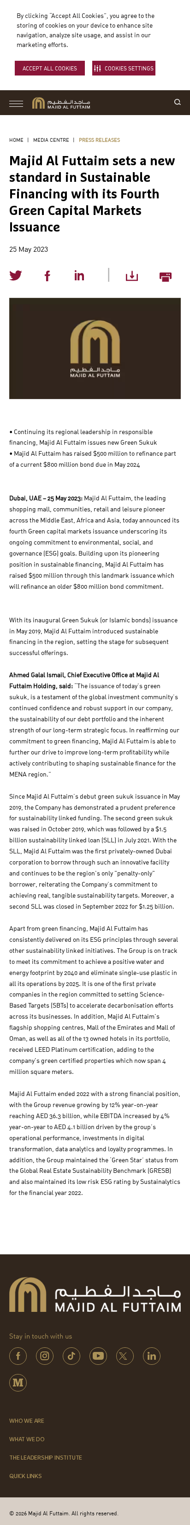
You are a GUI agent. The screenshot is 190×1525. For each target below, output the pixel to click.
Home (16, 140)
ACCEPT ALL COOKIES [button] (50, 68)
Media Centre (51, 140)
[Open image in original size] (61, 103)
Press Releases (99, 140)
